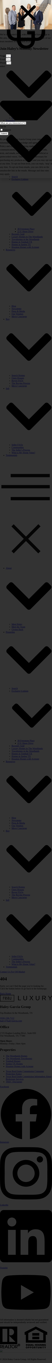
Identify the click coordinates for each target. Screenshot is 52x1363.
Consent (7, 130)
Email (3, 59)
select (2, 66)
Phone (3, 63)
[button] (28, 13)
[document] (26, 681)
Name (3, 56)
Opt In (3, 126)
